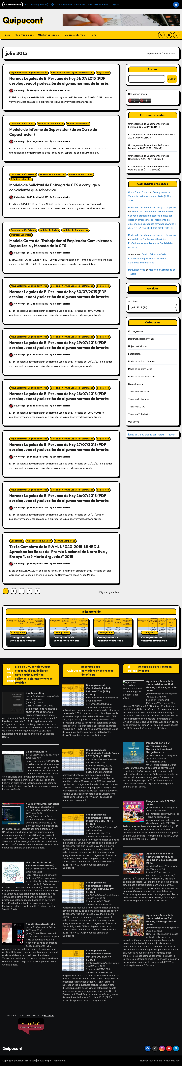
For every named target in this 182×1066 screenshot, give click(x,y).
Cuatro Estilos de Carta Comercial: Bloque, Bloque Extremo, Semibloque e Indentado (147, 258)
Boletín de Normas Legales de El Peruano (72, 72)
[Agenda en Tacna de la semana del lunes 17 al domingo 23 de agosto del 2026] (133, 691)
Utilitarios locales (48, 34)
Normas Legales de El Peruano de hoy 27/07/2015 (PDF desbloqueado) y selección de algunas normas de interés (59, 447)
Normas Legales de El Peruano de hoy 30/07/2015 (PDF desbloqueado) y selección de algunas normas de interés (59, 294)
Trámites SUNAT (137, 406)
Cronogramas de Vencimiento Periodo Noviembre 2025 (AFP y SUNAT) (155, 642)
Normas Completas (65, 541)
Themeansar (58, 1060)
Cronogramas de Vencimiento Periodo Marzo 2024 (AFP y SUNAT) (149, 196)
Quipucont (22, 20)
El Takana (132, 668)
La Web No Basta (11, 674)
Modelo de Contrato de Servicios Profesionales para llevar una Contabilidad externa (150, 243)
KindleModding (35, 693)
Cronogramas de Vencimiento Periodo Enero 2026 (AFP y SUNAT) (66, 642)
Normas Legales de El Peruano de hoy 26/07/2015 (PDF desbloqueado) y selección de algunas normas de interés (59, 498)
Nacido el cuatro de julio (40, 924)
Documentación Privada (23, 174)
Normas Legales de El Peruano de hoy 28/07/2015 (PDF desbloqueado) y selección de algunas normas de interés (59, 396)
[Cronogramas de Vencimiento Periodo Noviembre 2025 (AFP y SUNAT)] (73, 892)
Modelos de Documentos (50, 123)
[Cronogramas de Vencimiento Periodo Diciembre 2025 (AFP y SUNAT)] (73, 824)
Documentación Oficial (22, 123)
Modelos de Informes (78, 123)
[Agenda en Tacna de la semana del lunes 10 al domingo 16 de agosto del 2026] (133, 863)
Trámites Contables (139, 391)
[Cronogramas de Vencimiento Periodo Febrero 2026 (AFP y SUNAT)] (73, 695)
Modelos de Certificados (141, 361)
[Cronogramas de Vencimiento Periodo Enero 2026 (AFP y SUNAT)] (73, 759)
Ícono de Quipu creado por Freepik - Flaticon (151, 434)
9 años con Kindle (36, 751)
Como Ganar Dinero (138, 192)
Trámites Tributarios (139, 414)
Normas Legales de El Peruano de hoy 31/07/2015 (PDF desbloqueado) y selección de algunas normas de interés (59, 81)
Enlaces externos (75, 34)
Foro (93, 34)
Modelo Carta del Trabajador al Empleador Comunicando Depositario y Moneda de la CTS (60, 243)
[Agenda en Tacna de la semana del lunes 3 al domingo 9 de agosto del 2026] (133, 925)
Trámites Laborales (21, 179)
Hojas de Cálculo (137, 346)
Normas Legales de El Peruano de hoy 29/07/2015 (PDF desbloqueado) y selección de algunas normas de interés (59, 345)
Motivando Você (136, 269)
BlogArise (42, 1060)
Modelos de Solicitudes (80, 174)
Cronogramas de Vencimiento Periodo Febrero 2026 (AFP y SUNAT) (23, 642)
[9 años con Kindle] (13, 761)
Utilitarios (133, 421)
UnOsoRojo (19, 90)
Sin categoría (135, 384)
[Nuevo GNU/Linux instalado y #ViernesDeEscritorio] (13, 813)
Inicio (8, 34)
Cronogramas (135, 331)
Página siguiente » (109, 592)
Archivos (133, 301)
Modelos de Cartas (49, 230)
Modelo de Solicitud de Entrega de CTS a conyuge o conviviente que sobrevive (54, 187)
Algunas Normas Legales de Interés (29, 72)
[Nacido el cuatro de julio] (13, 933)
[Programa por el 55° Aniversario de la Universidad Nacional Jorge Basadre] (133, 752)
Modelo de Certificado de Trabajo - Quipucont (152, 207)
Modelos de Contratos (140, 369)
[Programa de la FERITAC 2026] (133, 811)
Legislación (103, 72)
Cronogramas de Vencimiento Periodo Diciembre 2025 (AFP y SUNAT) (111, 642)
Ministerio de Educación (38, 541)
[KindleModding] (13, 703)
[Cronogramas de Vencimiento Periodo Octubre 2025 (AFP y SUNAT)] (73, 960)
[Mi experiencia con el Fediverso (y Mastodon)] (13, 872)
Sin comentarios (61, 90)
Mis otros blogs (24, 34)
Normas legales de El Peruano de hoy (160, 1060)
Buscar (153, 69)
